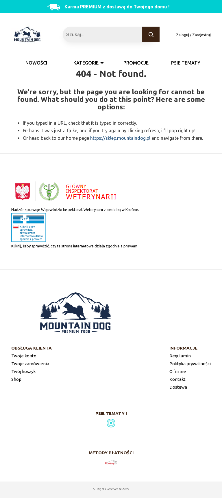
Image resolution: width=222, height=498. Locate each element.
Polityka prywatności (190, 363)
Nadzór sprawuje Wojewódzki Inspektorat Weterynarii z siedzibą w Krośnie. (75, 209)
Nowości (36, 62)
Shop (16, 379)
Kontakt (177, 379)
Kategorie (86, 62)
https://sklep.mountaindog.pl (120, 138)
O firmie (177, 371)
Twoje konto (23, 355)
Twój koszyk (23, 371)
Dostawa (178, 387)
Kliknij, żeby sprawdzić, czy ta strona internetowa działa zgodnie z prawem (74, 246)
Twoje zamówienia (30, 363)
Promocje (136, 62)
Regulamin (180, 355)
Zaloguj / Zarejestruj (193, 35)
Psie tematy (185, 62)
